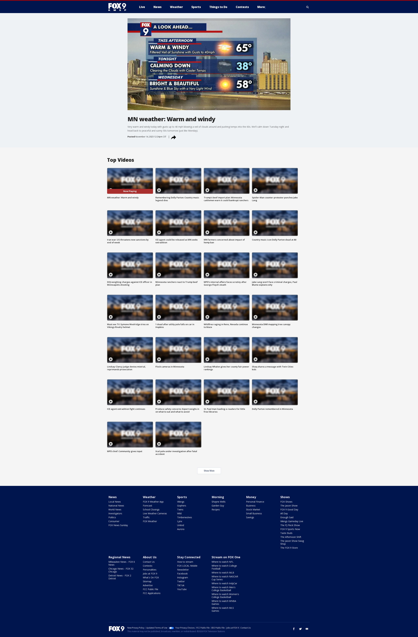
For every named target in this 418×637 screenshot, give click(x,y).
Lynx (179, 521)
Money (251, 497)
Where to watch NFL (222, 561)
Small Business (254, 513)
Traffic (146, 517)
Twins (180, 509)
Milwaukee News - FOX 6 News (121, 563)
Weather (149, 497)
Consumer (113, 521)
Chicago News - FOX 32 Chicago (120, 570)
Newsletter (183, 569)
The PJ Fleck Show (290, 525)
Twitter (181, 581)
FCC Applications (152, 593)
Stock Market (253, 509)
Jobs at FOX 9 (150, 573)
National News (116, 505)
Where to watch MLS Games (223, 609)
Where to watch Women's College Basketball (225, 596)
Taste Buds (286, 533)
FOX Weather (150, 521)
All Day (284, 513)
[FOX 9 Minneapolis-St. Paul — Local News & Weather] (119, 7)
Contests (147, 565)
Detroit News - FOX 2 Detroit (119, 577)
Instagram (182, 577)
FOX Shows (286, 501)
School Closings (151, 509)
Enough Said (286, 517)
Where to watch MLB (223, 572)
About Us (149, 557)
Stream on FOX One (226, 557)
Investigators (115, 513)
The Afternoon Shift (290, 536)
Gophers (181, 505)
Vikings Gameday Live (291, 521)
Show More (209, 471)
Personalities (149, 569)
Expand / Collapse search (308, 7)
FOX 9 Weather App (153, 501)
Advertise (148, 585)
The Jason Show (288, 505)
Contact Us (149, 561)
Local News (114, 501)
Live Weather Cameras (155, 513)
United (180, 525)
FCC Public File (150, 589)
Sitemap (147, 581)
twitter (300, 628)
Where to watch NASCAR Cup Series (225, 578)
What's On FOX (151, 577)
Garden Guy (218, 505)
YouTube (182, 589)
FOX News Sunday (118, 525)
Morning (218, 497)
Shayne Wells (218, 501)
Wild (179, 513)
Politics (112, 517)
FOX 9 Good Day (289, 509)
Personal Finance (255, 501)
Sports (182, 497)
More (261, 7)
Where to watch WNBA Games (224, 602)
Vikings (180, 501)
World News (114, 509)
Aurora (180, 529)
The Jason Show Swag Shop (292, 542)
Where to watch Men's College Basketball (223, 589)
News (112, 497)
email (307, 628)
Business (251, 505)
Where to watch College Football (224, 567)
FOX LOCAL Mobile (187, 565)
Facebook (182, 573)
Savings (250, 517)
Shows (285, 497)
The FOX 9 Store (289, 547)
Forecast (147, 505)
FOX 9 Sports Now (290, 529)
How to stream (185, 561)
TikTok (180, 585)
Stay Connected (188, 557)
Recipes (216, 509)
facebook (294, 628)
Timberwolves (184, 517)
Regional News (119, 557)
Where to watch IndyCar (224, 583)
